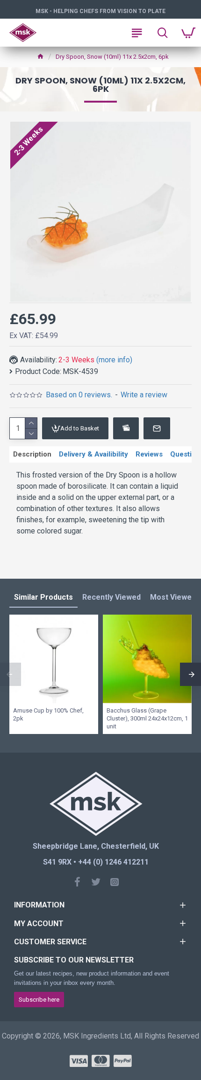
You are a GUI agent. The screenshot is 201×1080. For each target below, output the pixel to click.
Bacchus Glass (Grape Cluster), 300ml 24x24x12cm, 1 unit (147, 718)
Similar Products (43, 597)
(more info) (114, 359)
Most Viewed (173, 597)
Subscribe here (39, 999)
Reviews (149, 454)
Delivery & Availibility (93, 454)
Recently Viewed (111, 597)
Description (32, 454)
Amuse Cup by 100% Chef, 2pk (48, 714)
